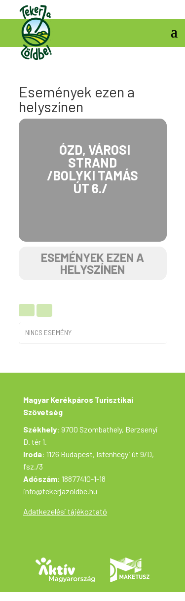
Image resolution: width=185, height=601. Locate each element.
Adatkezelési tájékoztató (65, 511)
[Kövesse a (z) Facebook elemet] (170, 8)
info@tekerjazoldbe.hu (60, 491)
